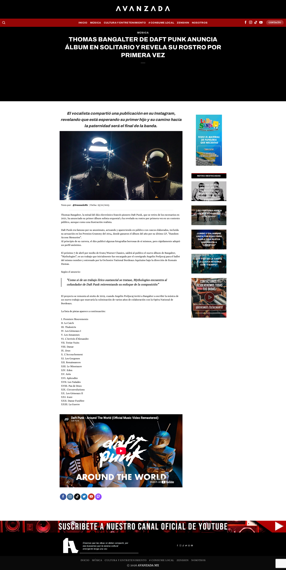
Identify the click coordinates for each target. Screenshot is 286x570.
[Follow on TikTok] (255, 22)
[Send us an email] (189, 546)
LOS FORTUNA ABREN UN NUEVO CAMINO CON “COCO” (209, 213)
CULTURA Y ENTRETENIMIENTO (125, 22)
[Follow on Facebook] (245, 22)
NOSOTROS (200, 22)
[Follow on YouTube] (260, 22)
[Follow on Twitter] (84, 496)
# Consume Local (161, 22)
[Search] (3, 22)
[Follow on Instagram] (250, 22)
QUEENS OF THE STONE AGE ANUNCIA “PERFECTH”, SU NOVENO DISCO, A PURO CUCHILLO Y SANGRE (209, 192)
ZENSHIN (183, 22)
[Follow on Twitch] (98, 496)
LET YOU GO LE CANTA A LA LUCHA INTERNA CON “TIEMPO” (209, 262)
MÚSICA (95, 22)
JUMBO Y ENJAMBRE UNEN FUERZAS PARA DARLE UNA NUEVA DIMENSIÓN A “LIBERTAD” (209, 239)
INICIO (83, 22)
